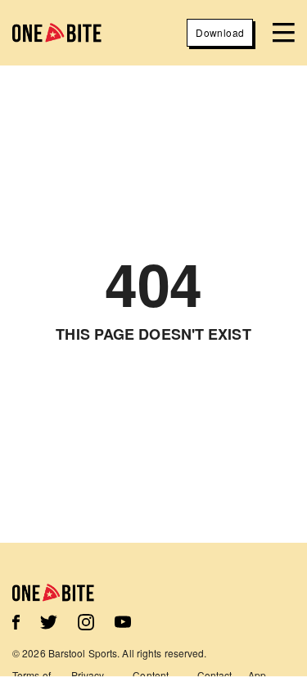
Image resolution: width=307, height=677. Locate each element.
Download (220, 32)
